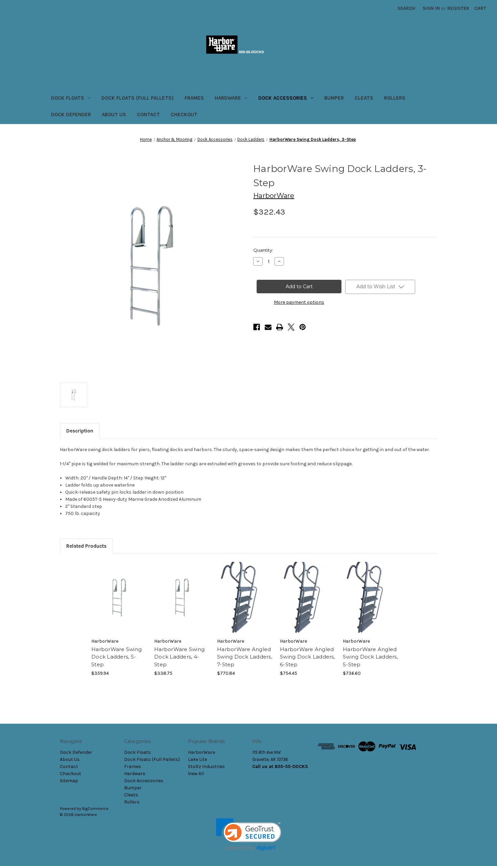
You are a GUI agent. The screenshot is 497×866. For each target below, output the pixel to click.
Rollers (394, 98)
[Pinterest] (302, 327)
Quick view (118, 591)
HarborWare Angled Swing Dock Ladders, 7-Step (244, 657)
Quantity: (263, 250)
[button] (249, 835)
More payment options (299, 302)
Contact (148, 115)
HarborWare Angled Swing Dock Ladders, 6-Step (307, 657)
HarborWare (201, 752)
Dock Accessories (282, 98)
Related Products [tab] (86, 546)
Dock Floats (67, 98)
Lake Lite (197, 759)
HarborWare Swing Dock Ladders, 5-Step (116, 657)
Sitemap (69, 781)
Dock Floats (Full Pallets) (137, 98)
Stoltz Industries (206, 766)
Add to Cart (119, 603)
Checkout (184, 115)
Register (458, 8)
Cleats (364, 98)
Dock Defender (71, 115)
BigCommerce (95, 808)
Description (79, 431)
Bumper (334, 98)
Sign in (431, 8)
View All (196, 773)
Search (406, 8)
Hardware (228, 98)
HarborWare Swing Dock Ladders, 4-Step (179, 657)
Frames (194, 98)
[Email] (268, 327)
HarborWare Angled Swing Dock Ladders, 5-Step (370, 657)
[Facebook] (256, 327)
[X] (291, 327)
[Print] (279, 327)
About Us (114, 115)
